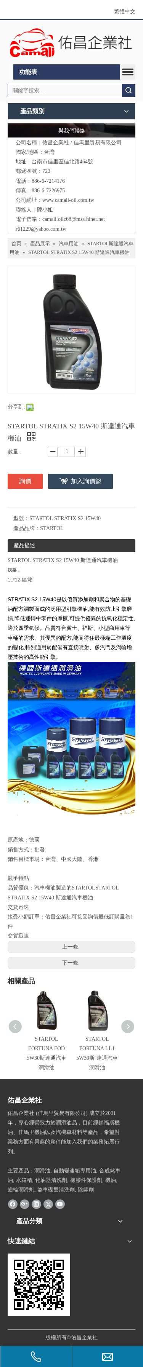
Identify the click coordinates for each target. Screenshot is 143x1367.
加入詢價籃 (86, 481)
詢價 (25, 481)
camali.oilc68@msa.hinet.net (73, 219)
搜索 (128, 90)
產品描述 (24, 545)
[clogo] (71, 42)
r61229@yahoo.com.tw (41, 229)
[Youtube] (60, 1204)
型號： (21, 518)
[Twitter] (48, 1204)
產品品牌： (26, 528)
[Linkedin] (36, 1204)
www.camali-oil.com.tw (68, 200)
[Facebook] (13, 1204)
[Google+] (24, 1204)
